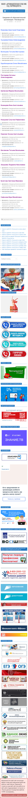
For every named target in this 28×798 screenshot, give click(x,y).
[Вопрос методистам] (14, 330)
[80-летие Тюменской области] (14, 296)
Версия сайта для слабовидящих (15, 11)
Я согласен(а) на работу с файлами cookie (14, 795)
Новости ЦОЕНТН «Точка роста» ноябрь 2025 (14, 247)
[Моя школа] (14, 387)
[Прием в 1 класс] (14, 366)
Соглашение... (10, 792)
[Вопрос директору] (14, 321)
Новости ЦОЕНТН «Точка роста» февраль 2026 (14, 242)
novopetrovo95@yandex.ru (9, 146)
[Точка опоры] (14, 634)
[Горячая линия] (14, 350)
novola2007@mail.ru (19, 130)
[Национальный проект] (14, 585)
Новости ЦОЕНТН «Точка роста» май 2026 (13, 232)
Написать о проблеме (14, 499)
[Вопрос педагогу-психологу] (14, 340)
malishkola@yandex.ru (19, 116)
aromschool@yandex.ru (20, 37)
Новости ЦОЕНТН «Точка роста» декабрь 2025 (14, 245)
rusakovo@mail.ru (18, 161)
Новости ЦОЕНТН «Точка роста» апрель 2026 (14, 234)
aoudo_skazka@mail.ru (20, 209)
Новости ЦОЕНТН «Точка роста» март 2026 (13, 240)
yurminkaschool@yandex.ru (9, 193)
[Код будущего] (14, 511)
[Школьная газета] (14, 626)
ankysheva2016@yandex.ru (9, 177)
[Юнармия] (14, 603)
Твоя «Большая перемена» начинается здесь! (14, 249)
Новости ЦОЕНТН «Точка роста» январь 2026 (14, 244)
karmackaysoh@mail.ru (20, 87)
